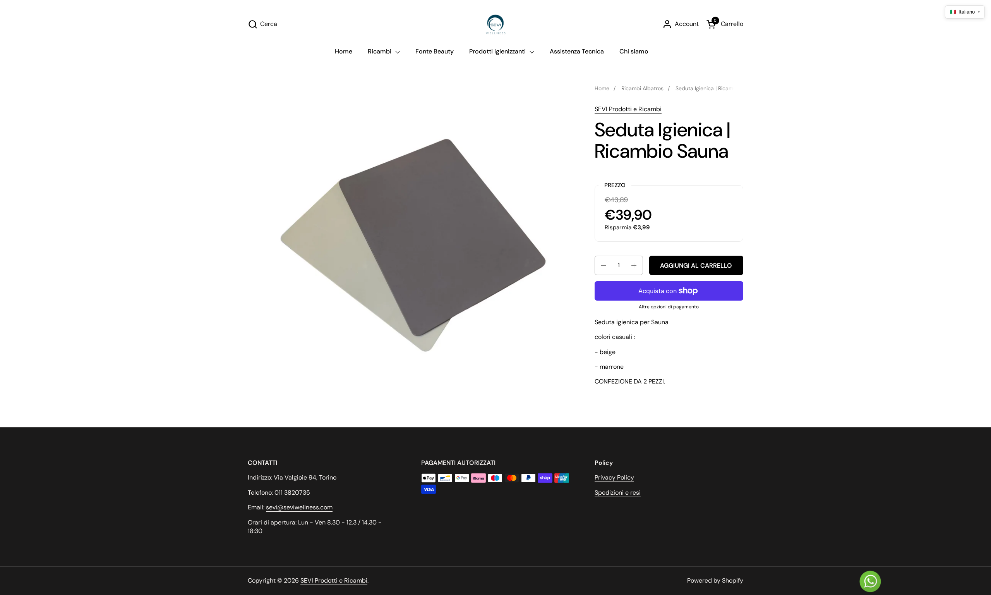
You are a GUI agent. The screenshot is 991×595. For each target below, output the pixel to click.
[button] (262, 24)
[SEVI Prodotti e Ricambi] (495, 24)
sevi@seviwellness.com (299, 507)
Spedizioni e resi (618, 492)
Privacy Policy (614, 477)
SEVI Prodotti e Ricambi (628, 109)
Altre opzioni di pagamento (669, 307)
